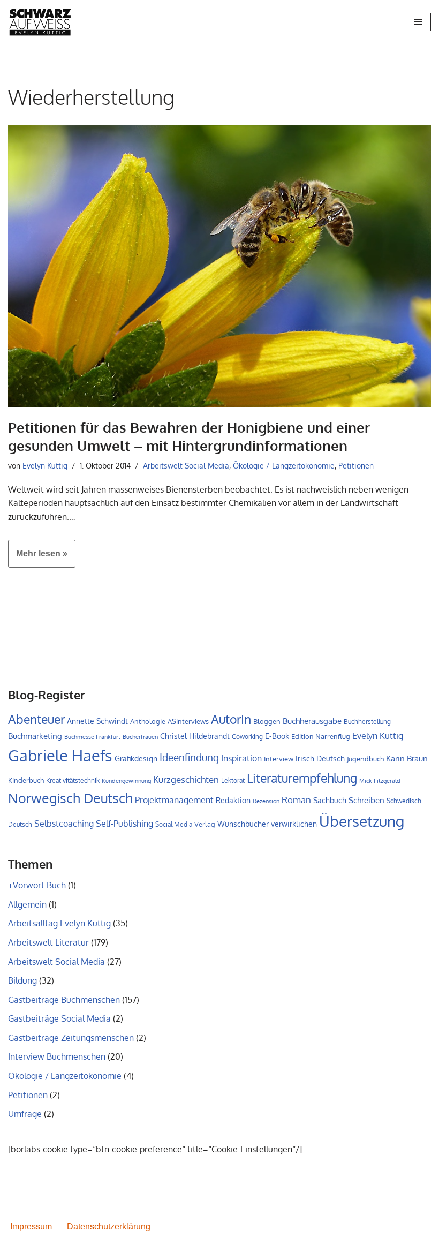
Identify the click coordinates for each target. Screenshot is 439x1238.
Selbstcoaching (64, 823)
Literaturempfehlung (302, 778)
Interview (278, 758)
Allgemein (27, 904)
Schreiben (366, 800)
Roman (296, 799)
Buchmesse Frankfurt (92, 737)
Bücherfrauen (140, 737)
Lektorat (233, 780)
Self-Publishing (124, 823)
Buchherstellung (367, 722)
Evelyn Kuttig (44, 465)
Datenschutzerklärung (108, 1226)
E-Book (277, 736)
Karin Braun (407, 758)
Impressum (31, 1226)
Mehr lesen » (37, 558)
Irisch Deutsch (320, 758)
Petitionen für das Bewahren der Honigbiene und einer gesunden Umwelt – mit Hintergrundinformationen (189, 436)
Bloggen (267, 721)
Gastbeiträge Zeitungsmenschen (71, 1037)
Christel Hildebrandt (195, 736)
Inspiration (241, 758)
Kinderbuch (26, 780)
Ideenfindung (189, 757)
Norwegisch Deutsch (70, 798)
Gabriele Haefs (60, 755)
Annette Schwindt (97, 721)
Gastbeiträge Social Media (59, 1018)
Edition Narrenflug (320, 736)
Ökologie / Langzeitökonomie (284, 465)
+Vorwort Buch (37, 885)
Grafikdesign (136, 758)
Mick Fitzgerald (379, 780)
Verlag (204, 824)
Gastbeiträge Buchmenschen (64, 999)
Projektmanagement (174, 800)
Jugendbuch (365, 758)
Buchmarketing (35, 735)
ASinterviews (188, 721)
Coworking (247, 737)
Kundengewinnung (126, 780)
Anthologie (147, 721)
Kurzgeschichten (186, 779)
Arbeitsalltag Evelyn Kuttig (59, 923)
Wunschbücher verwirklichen (267, 823)
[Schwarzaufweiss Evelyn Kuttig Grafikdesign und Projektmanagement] (40, 21)
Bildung (22, 980)
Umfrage (25, 1113)
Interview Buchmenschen (56, 1056)
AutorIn (231, 719)
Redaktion (233, 800)
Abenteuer (36, 719)
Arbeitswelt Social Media (186, 465)
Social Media (173, 824)
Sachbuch (329, 800)
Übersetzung (361, 821)
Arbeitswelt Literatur (48, 942)
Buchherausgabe (312, 720)
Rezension (266, 801)
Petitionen (356, 465)
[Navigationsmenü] (418, 22)
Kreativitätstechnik (73, 780)
